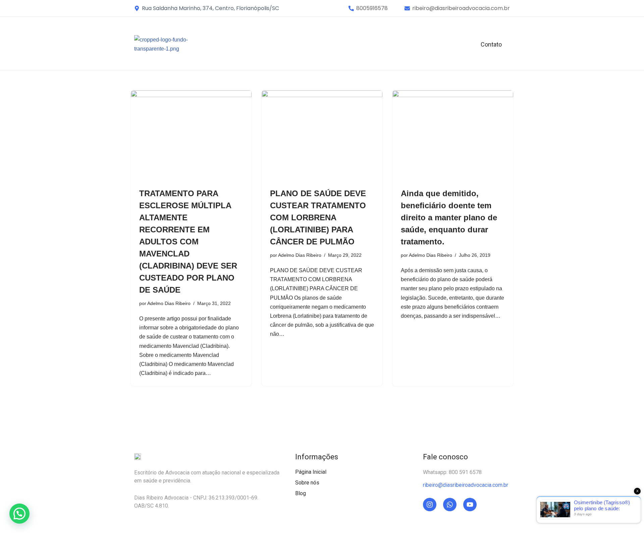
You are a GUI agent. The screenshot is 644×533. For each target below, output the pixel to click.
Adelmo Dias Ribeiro (169, 303)
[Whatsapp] (450, 504)
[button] (372, 8)
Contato (491, 44)
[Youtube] (470, 504)
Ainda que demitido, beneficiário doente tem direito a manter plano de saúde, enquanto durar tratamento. (449, 217)
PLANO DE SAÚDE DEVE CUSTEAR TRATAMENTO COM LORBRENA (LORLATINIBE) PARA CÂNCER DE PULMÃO (318, 217)
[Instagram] (429, 504)
